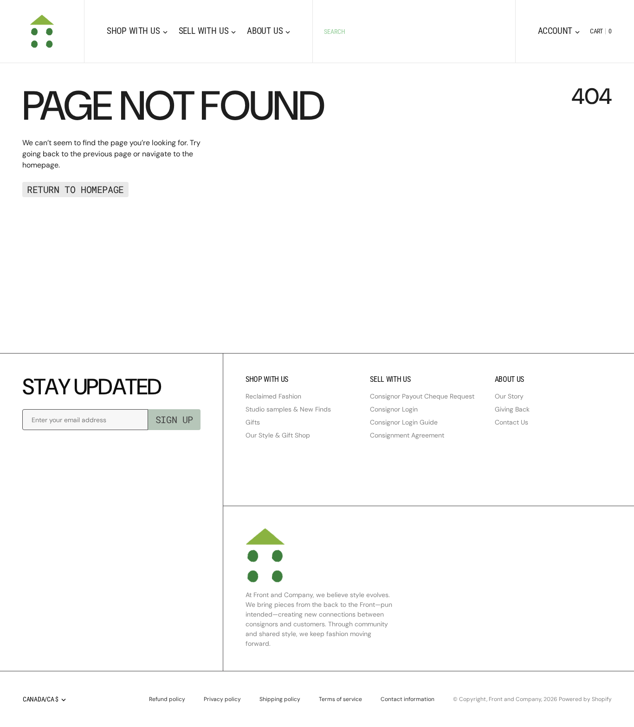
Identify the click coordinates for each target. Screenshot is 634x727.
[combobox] (414, 31)
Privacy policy (222, 699)
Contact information (407, 699)
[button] (559, 31)
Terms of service (340, 699)
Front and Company (515, 699)
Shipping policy (279, 699)
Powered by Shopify (585, 699)
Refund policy (167, 699)
